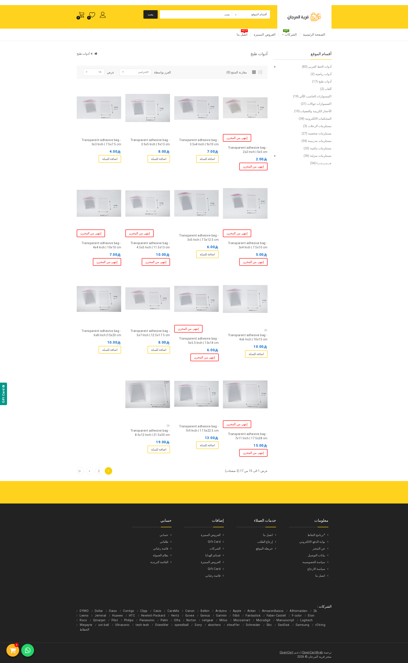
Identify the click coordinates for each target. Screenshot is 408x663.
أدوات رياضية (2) (321, 74)
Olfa (177, 620)
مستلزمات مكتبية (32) (318, 148)
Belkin (205, 611)
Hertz (175, 615)
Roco (83, 620)
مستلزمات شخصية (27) (317, 133)
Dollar (99, 611)
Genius (205, 615)
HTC (132, 615)
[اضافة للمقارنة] (236, 92)
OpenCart (286, 652)
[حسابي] (103, 14)
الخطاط (84, 629)
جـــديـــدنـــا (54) (321, 163)
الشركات (290, 34)
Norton (191, 620)
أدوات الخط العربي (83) (317, 66)
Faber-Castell (276, 615)
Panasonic (147, 620)
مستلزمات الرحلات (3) (317, 126)
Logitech (306, 620)
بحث (150, 14)
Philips (129, 620)
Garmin (221, 615)
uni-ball (103, 625)
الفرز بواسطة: (162, 72)
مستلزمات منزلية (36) (318, 155)
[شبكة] (255, 71)
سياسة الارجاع (316, 569)
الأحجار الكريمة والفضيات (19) (313, 111)
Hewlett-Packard (153, 615)
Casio (157, 611)
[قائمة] (260, 71)
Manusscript (285, 620)
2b (315, 611)
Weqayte (86, 625)
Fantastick (253, 615)
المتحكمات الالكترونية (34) (315, 118)
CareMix (173, 611)
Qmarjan (99, 620)
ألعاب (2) (326, 89)
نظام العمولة (161, 555)
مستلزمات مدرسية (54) (317, 141)
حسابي (164, 535)
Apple (237, 611)
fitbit (236, 615)
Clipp (143, 611)
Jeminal (100, 615)
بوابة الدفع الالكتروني (312, 541)
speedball (182, 625)
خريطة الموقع (264, 548)
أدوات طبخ (83, 53)
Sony (198, 625)
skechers (214, 625)
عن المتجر (319, 548)
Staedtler (162, 625)
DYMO (84, 611)
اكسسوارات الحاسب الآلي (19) (312, 96)
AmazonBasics (273, 611)
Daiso (113, 611)
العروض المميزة (264, 34)
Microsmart (242, 620)
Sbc (269, 625)
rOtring (320, 625)
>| (80, 471)
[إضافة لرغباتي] (245, 92)
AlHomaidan (298, 611)
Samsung (302, 625)
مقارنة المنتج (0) (237, 72)
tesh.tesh (142, 625)
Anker (251, 611)
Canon (190, 611)
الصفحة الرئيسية (314, 34)
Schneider (253, 625)
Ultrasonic (122, 625)
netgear (208, 620)
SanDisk (284, 625)
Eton (311, 615)
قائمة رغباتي (213, 575)
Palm (164, 620)
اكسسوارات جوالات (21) (316, 103)
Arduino (221, 611)
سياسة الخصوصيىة (313, 562)
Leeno (84, 615)
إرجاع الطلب (265, 541)
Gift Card (214, 541)
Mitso (224, 620)
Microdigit (263, 620)
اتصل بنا (242, 34)
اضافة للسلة (207, 159)
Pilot (115, 620)
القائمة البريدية (159, 562)
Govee (189, 615)
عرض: (110, 72)
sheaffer (233, 625)
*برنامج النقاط (316, 535)
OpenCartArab (312, 652)
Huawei (117, 615)
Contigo (128, 611)
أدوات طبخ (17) (322, 81)
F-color (297, 615)
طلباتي (164, 541)
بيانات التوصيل (316, 555)
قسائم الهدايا (213, 555)
